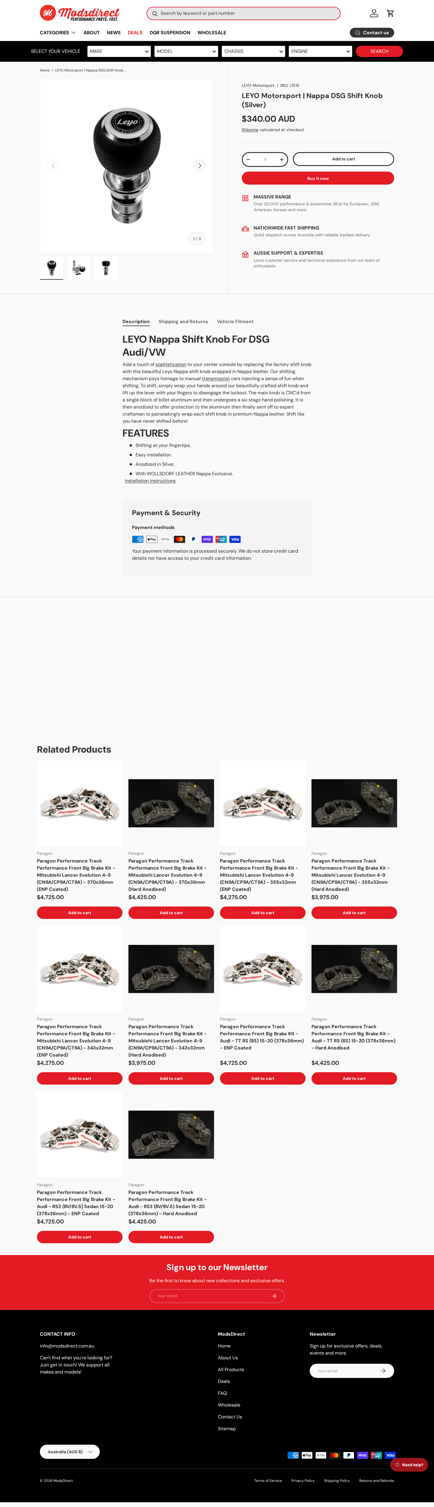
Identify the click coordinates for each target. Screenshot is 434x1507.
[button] (390, 13)
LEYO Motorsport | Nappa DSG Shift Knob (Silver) (90, 70)
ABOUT (92, 33)
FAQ (222, 1393)
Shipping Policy (337, 1480)
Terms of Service (268, 1480)
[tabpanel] (217, 409)
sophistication (171, 364)
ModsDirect (63, 1480)
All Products (231, 1369)
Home (45, 70)
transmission (216, 378)
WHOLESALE (212, 33)
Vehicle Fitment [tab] (235, 321)
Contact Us (230, 1417)
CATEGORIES (54, 33)
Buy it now (318, 178)
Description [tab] (136, 321)
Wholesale (229, 1405)
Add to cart (343, 159)
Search (380, 51)
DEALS (135, 33)
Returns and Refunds (376, 1480)
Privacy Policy (303, 1480)
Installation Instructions (150, 481)
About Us (228, 1358)
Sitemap (227, 1428)
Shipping (250, 129)
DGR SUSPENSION (170, 33)
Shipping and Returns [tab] (183, 321)
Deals (224, 1381)
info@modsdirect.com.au (67, 1346)
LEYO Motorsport (258, 85)
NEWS (114, 33)
